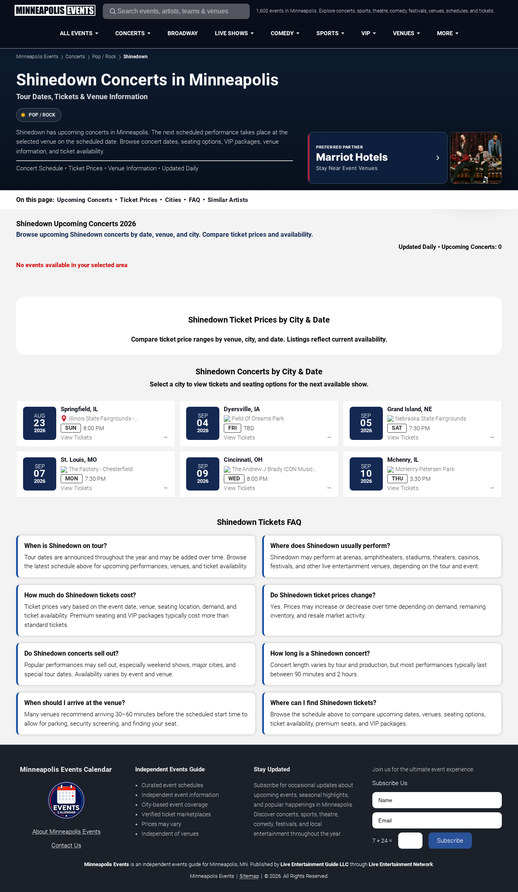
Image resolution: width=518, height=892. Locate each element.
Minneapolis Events (37, 56)
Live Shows (231, 33)
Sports (327, 33)
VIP (365, 33)
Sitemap (249, 876)
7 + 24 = (382, 840)
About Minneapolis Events (66, 831)
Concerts (130, 33)
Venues (403, 33)
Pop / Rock (104, 56)
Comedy (282, 33)
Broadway (183, 33)
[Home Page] (55, 10)
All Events (76, 33)
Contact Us (66, 845)
